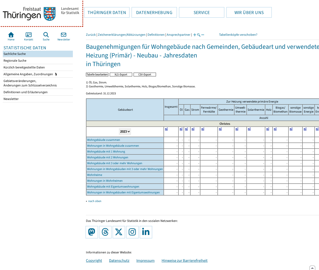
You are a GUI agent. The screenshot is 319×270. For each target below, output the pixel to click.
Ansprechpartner (178, 34)
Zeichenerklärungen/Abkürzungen (121, 34)
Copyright (94, 260)
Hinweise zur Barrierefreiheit (185, 260)
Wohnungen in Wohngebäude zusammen (113, 146)
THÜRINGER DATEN (105, 12)
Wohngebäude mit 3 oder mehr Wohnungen (114, 163)
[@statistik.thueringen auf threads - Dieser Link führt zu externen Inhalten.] (106, 232)
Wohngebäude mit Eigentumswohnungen (113, 186)
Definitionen (156, 34)
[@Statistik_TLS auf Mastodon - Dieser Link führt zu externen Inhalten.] (92, 232)
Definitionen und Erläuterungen (25, 92)
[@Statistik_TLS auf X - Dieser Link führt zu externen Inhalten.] (120, 232)
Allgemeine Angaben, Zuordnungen (28, 74)
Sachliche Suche (14, 54)
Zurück (91, 34)
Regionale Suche (14, 60)
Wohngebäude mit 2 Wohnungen (107, 157)
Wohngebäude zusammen (103, 140)
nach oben (94, 201)
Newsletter (11, 99)
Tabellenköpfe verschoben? (238, 34)
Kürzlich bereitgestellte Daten (24, 67)
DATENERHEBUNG (151, 12)
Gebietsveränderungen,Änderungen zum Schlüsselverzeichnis (30, 83)
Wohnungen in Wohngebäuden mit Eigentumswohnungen (123, 192)
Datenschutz (119, 260)
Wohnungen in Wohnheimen (105, 181)
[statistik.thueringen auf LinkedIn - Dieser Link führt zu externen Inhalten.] (147, 232)
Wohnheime (94, 175)
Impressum (145, 260)
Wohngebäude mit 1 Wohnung (106, 151)
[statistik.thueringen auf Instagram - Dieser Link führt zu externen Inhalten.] (133, 232)
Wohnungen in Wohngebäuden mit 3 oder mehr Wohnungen (125, 169)
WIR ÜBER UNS (245, 12)
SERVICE (194, 12)
